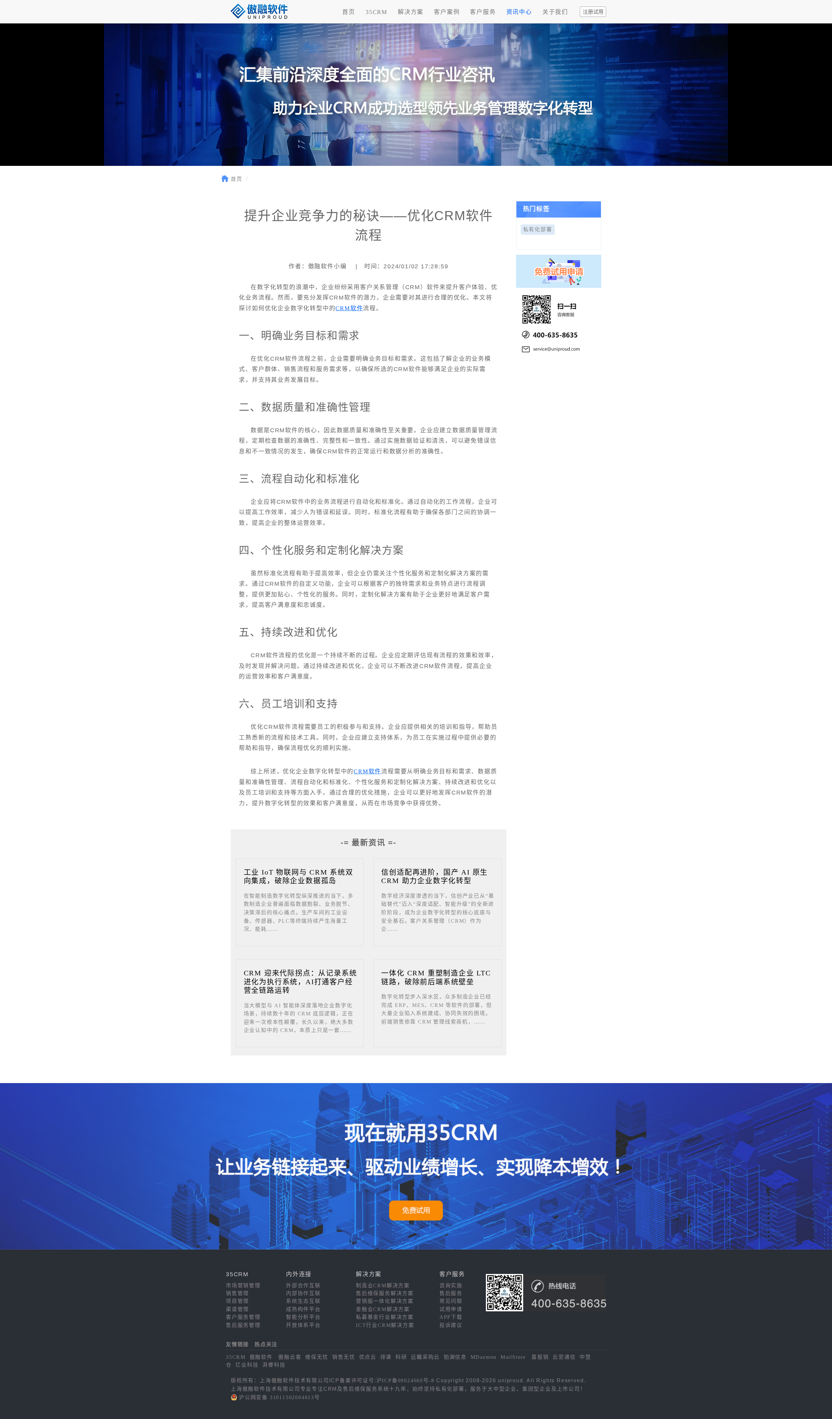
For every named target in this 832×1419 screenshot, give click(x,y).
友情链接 (237, 1344)
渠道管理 (237, 1309)
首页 (348, 12)
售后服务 (450, 1293)
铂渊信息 (455, 1357)
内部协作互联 (303, 1293)
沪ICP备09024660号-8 (405, 1380)
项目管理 (237, 1301)
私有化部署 (537, 229)
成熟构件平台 (303, 1309)
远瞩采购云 (425, 1357)
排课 (386, 1357)
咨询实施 (450, 1285)
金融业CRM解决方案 (383, 1309)
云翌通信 (564, 1357)
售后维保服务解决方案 (385, 1293)
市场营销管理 (243, 1285)
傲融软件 (261, 1357)
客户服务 (483, 12)
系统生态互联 (303, 1301)
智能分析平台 (303, 1317)
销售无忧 (343, 1357)
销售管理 (237, 1293)
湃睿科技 (273, 1365)
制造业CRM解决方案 (383, 1285)
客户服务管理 (243, 1317)
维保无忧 (316, 1357)
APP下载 (450, 1317)
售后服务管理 (243, 1325)
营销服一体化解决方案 (385, 1301)
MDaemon (484, 1357)
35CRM (376, 12)
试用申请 (450, 1309)
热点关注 (266, 1344)
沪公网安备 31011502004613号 (279, 1397)
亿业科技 (246, 1365)
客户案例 (447, 12)
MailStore (513, 1357)
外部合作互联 (303, 1285)
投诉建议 (450, 1325)
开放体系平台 (303, 1325)
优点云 (367, 1357)
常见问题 (450, 1301)
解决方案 (410, 12)
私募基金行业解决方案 (385, 1317)
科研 (401, 1357)
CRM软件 (349, 308)
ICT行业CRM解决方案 (385, 1325)
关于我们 (555, 12)
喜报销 (540, 1357)
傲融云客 (289, 1357)
